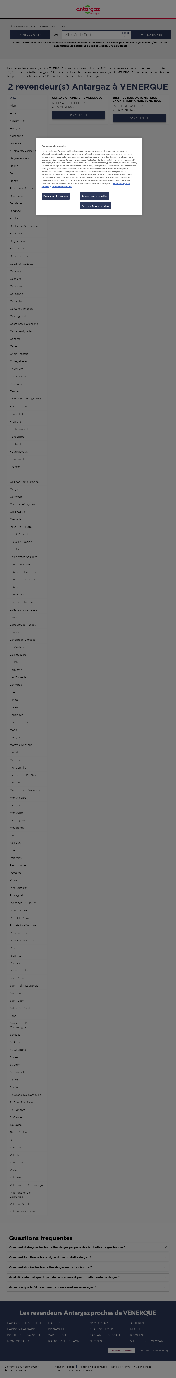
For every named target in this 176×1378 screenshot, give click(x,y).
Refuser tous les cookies (95, 196)
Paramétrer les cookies (55, 196)
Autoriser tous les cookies (95, 206)
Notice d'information (62, 186)
